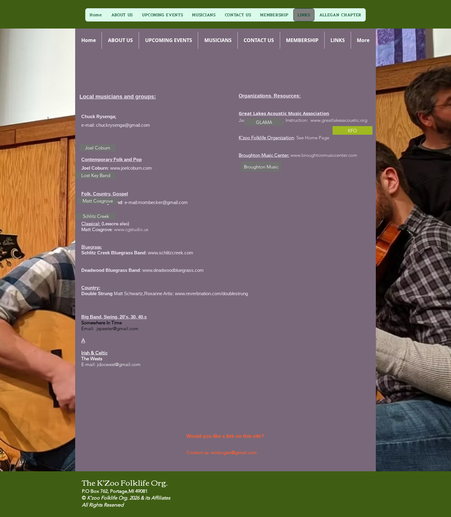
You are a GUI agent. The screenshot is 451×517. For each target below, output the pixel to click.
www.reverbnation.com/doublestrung (211, 293)
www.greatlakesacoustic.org (338, 120)
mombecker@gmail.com (163, 202)
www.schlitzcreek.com (170, 252)
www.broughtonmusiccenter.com (324, 155)
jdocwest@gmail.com (119, 364)
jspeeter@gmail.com (117, 328)
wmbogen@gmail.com (234, 452)
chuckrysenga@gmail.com (123, 125)
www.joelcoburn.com (131, 168)
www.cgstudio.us (131, 229)
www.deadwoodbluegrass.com (173, 270)
